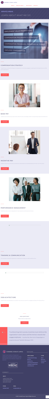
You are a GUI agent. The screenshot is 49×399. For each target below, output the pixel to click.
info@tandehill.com (17, 388)
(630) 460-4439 (6, 388)
